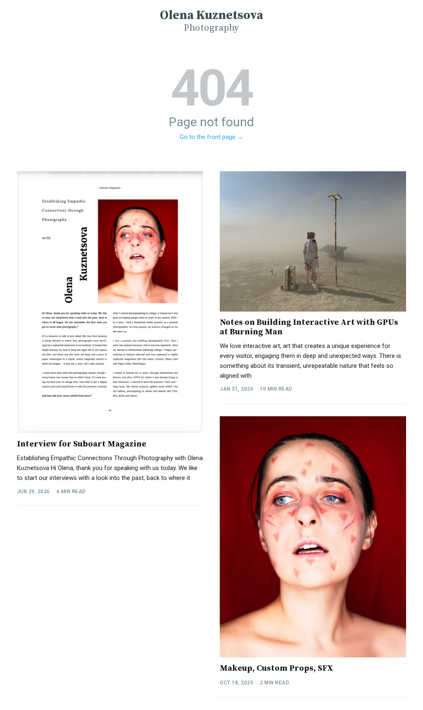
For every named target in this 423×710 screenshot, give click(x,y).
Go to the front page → (211, 137)
